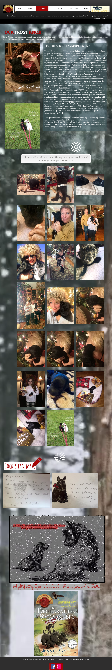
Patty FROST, (64, 88)
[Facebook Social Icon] (53, 666)
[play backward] (6, 490)
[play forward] (95, 490)
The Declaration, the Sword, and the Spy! (39, 39)
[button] (26, 490)
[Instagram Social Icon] (59, 666)
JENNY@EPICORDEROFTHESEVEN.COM (77, 660)
